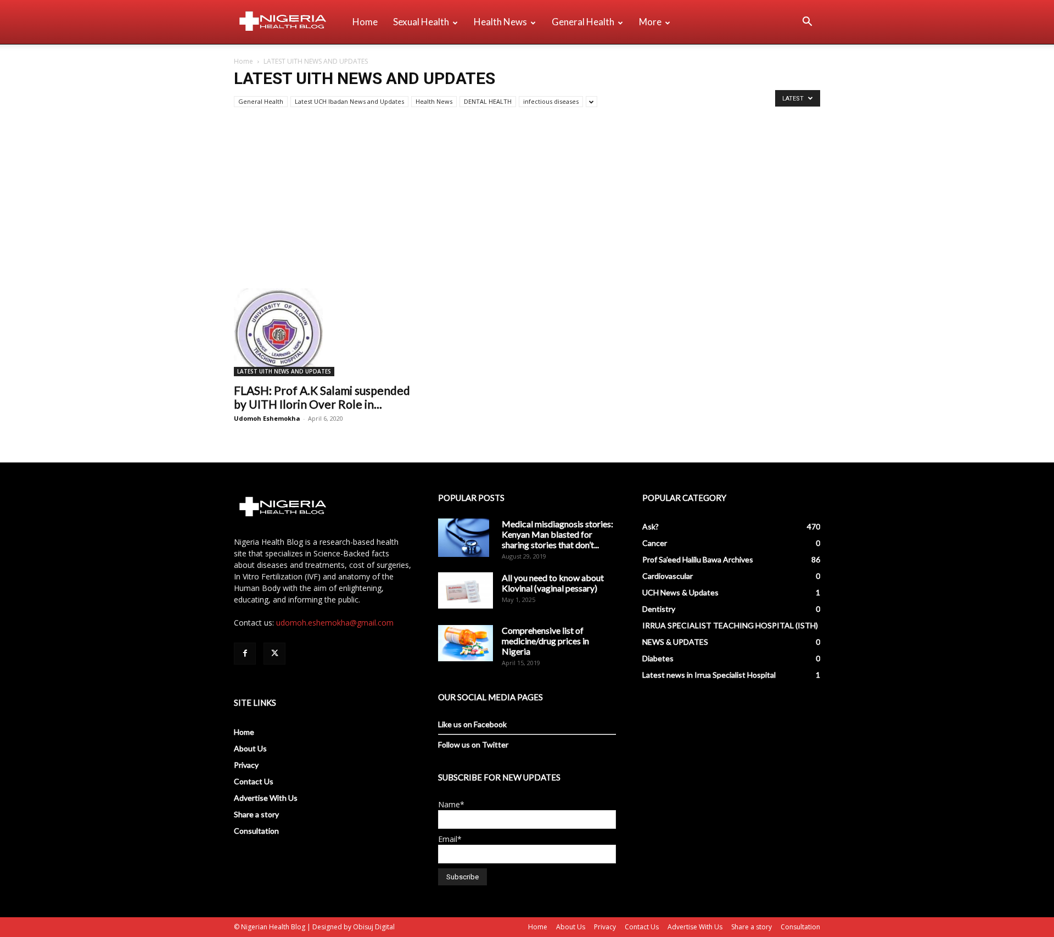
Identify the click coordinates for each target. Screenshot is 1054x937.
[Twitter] (274, 654)
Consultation (256, 830)
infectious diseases (551, 101)
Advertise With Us (266, 797)
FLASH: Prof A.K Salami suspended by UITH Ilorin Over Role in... (322, 397)
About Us (250, 748)
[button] (807, 23)
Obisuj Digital (374, 927)
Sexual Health (421, 21)
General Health (583, 21)
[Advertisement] (527, 206)
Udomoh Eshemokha (267, 418)
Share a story (256, 814)
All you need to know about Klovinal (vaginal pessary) (553, 582)
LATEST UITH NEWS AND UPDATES (284, 371)
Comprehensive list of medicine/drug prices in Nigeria (545, 640)
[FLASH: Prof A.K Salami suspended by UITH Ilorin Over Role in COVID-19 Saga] (323, 332)
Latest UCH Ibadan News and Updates (349, 101)
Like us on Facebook (472, 724)
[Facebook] (245, 654)
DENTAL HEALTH (488, 101)
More (650, 21)
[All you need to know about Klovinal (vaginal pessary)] (465, 590)
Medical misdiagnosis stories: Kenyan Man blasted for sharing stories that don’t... (557, 534)
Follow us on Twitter (473, 744)
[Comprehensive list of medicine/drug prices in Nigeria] (465, 643)
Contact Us (253, 781)
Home (365, 21)
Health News (500, 21)
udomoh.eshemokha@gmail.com (335, 622)
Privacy (246, 764)
